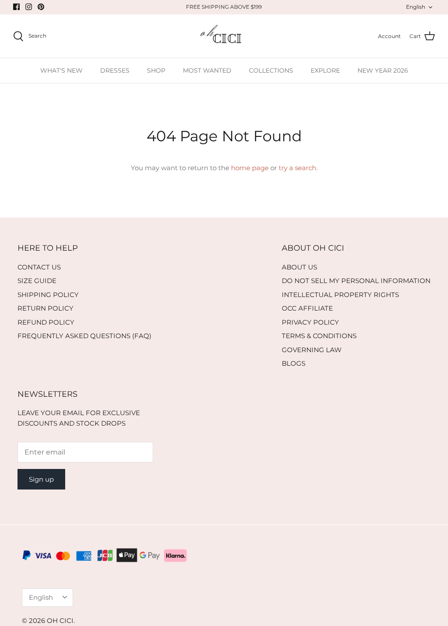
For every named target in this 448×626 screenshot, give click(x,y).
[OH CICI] (224, 36)
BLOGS (293, 363)
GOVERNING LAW (312, 350)
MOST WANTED (207, 70)
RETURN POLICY (46, 308)
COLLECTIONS (271, 70)
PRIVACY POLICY (310, 322)
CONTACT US (39, 267)
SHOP (156, 70)
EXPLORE (325, 70)
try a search (297, 168)
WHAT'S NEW (61, 70)
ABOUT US (299, 267)
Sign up (41, 479)
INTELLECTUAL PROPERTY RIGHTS (340, 294)
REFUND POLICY (46, 322)
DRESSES (115, 70)
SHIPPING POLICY (48, 294)
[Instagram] (28, 6)
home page (250, 168)
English (415, 6)
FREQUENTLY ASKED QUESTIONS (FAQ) (84, 336)
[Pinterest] (41, 6)
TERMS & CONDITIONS (319, 336)
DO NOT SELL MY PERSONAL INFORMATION (356, 280)
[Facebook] (16, 6)
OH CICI (60, 620)
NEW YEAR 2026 (382, 70)
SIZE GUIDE (37, 280)
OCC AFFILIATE (307, 308)
